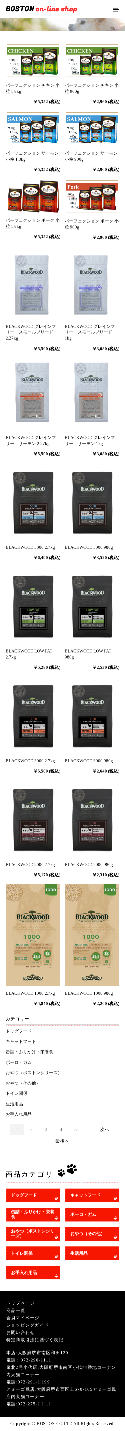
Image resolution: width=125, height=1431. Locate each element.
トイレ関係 (16, 1093)
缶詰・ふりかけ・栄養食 (29, 1052)
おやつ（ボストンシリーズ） (34, 1073)
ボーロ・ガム (19, 1062)
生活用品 (14, 1104)
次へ (104, 1129)
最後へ (62, 1141)
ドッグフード (19, 1031)
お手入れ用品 (19, 1114)
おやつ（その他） (23, 1083)
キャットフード (21, 1041)
